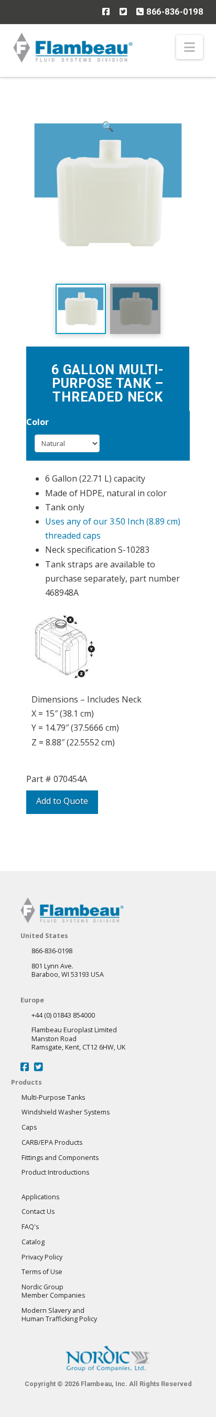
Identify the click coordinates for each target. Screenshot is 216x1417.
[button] (189, 47)
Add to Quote (62, 801)
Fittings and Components (60, 1157)
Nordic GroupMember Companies (53, 1291)
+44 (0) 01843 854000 (63, 1015)
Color (37, 422)
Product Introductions (55, 1172)
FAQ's (30, 1226)
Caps (29, 1127)
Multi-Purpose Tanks (53, 1097)
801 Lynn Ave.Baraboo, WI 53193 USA (67, 970)
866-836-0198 (173, 12)
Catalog (33, 1241)
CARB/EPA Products (51, 1142)
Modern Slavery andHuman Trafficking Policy (59, 1314)
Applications (40, 1196)
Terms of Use (41, 1271)
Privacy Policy (41, 1257)
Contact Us (38, 1211)
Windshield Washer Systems (65, 1112)
